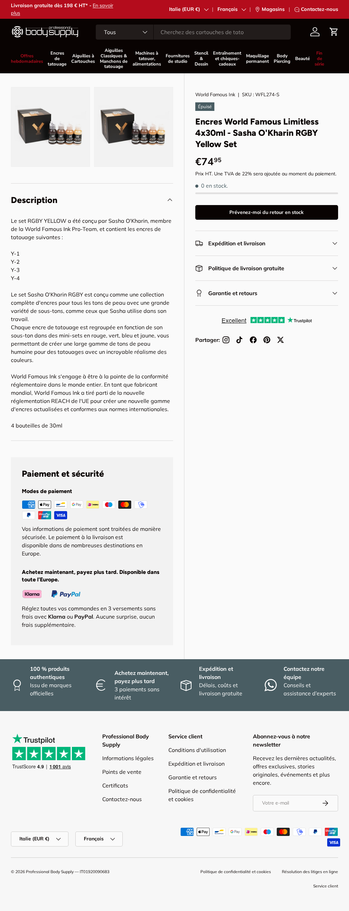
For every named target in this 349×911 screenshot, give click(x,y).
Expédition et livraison (196, 763)
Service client (325, 885)
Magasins (273, 9)
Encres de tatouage (57, 58)
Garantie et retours (192, 777)
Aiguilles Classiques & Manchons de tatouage (113, 58)
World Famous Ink (215, 94)
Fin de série (319, 58)
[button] (334, 31)
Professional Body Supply (50, 871)
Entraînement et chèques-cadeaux (227, 58)
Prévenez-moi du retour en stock (266, 212)
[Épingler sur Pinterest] (267, 340)
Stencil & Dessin (201, 58)
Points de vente (121, 771)
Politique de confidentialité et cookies (235, 871)
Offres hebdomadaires (27, 58)
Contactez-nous (319, 9)
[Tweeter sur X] (280, 340)
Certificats (115, 785)
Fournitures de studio (177, 58)
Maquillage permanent (257, 58)
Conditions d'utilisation (197, 750)
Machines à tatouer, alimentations (147, 58)
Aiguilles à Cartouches (83, 58)
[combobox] (193, 32)
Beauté (302, 59)
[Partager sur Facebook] (253, 340)
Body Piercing (282, 58)
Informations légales (128, 758)
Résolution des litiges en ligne (310, 871)
